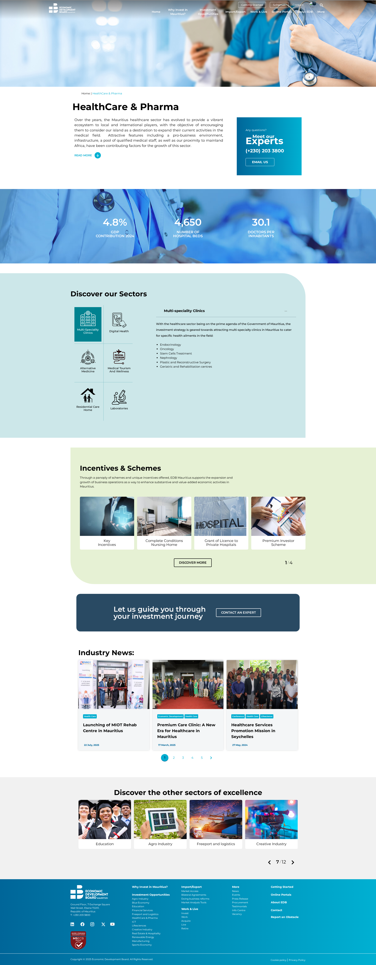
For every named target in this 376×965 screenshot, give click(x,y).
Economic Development (170, 716)
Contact (298, 5)
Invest (185, 913)
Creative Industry (142, 929)
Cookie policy (279, 960)
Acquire (186, 920)
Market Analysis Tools (193, 902)
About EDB (305, 12)
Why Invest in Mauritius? (178, 12)
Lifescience (266, 716)
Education (138, 906)
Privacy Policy (297, 960)
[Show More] (107, 516)
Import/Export (235, 12)
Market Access (189, 891)
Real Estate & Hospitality (146, 933)
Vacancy (237, 914)
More (321, 12)
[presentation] (269, 862)
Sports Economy (142, 944)
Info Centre (238, 910)
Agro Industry (140, 898)
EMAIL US (260, 162)
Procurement (240, 902)
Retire (184, 928)
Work (184, 916)
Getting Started (252, 5)
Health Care (90, 716)
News (235, 891)
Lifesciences (139, 925)
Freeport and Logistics (145, 914)
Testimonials (239, 906)
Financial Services (142, 910)
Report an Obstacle (285, 917)
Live (183, 924)
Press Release (240, 898)
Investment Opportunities (208, 12)
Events (236, 894)
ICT (134, 921)
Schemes (279, 5)
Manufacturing (140, 941)
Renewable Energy (143, 937)
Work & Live (258, 12)
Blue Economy (140, 902)
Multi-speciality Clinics (184, 311)
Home (156, 12)
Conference (238, 716)
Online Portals (282, 12)
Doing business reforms (195, 898)
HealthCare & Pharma (145, 917)
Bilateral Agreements (193, 894)
